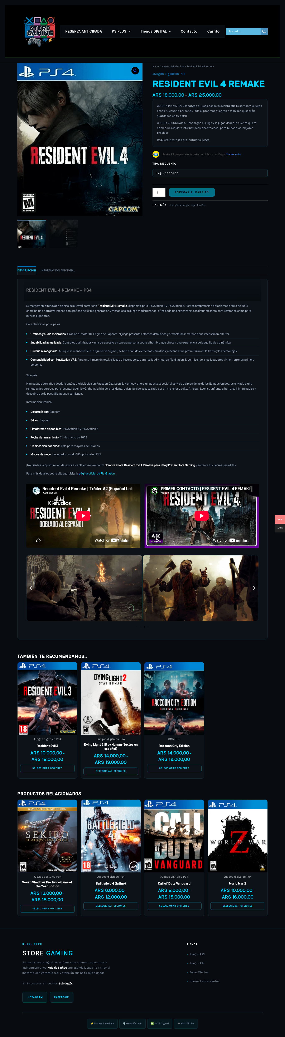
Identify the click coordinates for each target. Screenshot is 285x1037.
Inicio (156, 66)
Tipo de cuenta (164, 163)
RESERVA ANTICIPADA (83, 31)
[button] (128, 31)
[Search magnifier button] (264, 31)
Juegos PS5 (197, 954)
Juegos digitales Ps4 (172, 66)
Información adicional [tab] (58, 270)
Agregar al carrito (192, 192)
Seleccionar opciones (47, 768)
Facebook (61, 997)
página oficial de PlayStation (97, 473)
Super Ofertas (198, 972)
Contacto (189, 31)
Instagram (35, 997)
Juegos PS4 (197, 963)
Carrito (213, 31)
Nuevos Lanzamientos (204, 981)
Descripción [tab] (27, 270)
